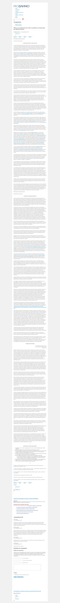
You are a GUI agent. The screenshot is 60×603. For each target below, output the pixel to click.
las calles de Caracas (29, 53)
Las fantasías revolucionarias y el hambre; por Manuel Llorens (25, 508)
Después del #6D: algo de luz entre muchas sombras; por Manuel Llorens (27, 510)
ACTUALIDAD (17, 9)
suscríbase (17, 598)
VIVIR (16, 16)
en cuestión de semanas (34, 132)
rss (15, 597)
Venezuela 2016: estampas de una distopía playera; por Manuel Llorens (26, 507)
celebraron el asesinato (32, 121)
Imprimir (20, 24)
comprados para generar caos (41, 135)
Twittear (15, 484)
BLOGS (16, 17)
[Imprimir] (17, 24)
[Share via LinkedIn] (31, 37)
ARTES (16, 13)
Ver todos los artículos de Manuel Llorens (22, 513)
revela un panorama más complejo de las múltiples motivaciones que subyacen (30, 149)
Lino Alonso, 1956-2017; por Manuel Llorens (35, 505)
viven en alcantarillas (22, 130)
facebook (16, 596)
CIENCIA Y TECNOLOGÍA (19, 14)
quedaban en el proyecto (42, 113)
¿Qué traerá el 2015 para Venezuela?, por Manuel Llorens (24, 511)
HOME (16, 8)
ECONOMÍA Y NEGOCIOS (19, 12)
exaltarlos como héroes (39, 146)
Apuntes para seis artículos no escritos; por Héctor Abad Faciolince (26, 498)
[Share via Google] (21, 37)
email (19, 33)
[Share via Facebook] (16, 37)
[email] (16, 33)
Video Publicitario (18, 577)
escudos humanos (21, 138)
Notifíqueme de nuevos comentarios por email (22, 574)
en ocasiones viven (22, 53)
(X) (19, 489)
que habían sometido (29, 113)
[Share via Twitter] (26, 37)
